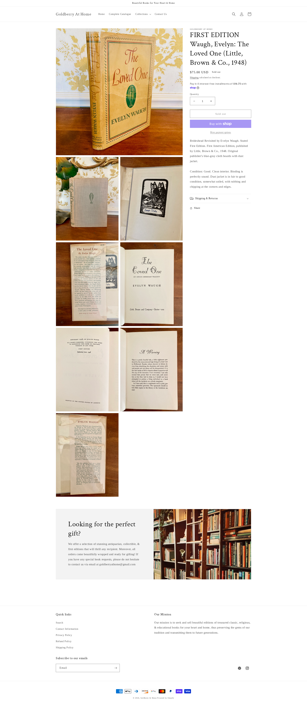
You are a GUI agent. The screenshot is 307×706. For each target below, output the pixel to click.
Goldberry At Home (149, 698)
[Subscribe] (116, 668)
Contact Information (67, 629)
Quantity (194, 94)
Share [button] (197, 208)
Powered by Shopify (165, 698)
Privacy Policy (64, 635)
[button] (143, 14)
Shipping (194, 77)
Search (59, 622)
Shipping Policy (65, 647)
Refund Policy (64, 641)
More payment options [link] (220, 132)
